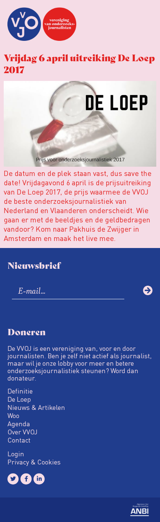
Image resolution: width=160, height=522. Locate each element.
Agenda (18, 424)
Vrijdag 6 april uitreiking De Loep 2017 (79, 63)
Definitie (20, 391)
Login (15, 454)
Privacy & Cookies (34, 462)
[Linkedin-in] (39, 479)
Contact (19, 440)
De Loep (19, 399)
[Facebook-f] (26, 479)
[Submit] (148, 290)
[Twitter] (13, 479)
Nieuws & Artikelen (36, 407)
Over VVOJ (22, 432)
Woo (13, 415)
